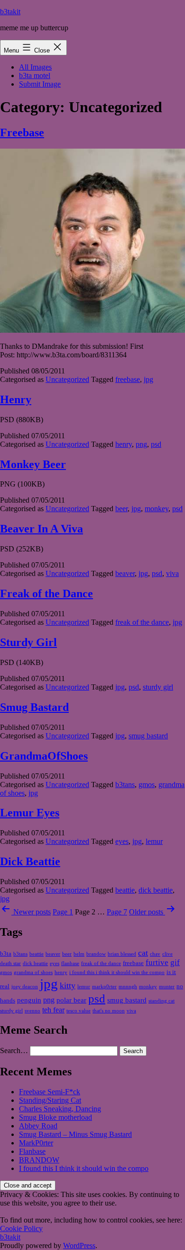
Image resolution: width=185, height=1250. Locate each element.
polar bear (71, 1000)
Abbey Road (38, 1126)
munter (167, 986)
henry (123, 444)
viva (172, 573)
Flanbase (32, 1151)
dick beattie (156, 890)
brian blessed (122, 954)
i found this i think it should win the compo (117, 972)
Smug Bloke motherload (55, 1117)
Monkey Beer (33, 464)
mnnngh (128, 986)
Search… (14, 1050)
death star (10, 963)
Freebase (22, 132)
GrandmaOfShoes (44, 756)
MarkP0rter (36, 1143)
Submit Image (40, 84)
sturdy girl (158, 687)
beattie (125, 890)
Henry (15, 399)
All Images (35, 67)
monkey (156, 509)
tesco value (78, 1010)
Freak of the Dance (46, 593)
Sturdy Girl (28, 642)
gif (175, 962)
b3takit (10, 12)
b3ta (5, 953)
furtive (157, 962)
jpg (148, 379)
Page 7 (117, 912)
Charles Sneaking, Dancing (60, 1109)
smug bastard (148, 736)
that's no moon (108, 1010)
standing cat (161, 1000)
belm (79, 954)
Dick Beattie (30, 861)
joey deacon (24, 986)
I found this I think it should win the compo (83, 1168)
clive (167, 954)
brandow (96, 954)
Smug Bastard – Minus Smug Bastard (75, 1134)
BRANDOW (39, 1160)
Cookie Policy (21, 1228)
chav (155, 954)
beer (121, 509)
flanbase (70, 963)
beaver (125, 573)
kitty (67, 985)
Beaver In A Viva (41, 529)
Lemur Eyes (29, 813)
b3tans (125, 784)
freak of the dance (142, 622)
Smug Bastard (34, 707)
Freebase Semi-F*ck (49, 1092)
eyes (122, 841)
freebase (127, 379)
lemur (154, 841)
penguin (29, 1000)
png (141, 444)
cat (143, 952)
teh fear (53, 1010)
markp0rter (104, 986)
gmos (147, 784)
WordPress (79, 1245)
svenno (32, 1010)
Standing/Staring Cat (50, 1100)
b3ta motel (34, 75)
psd (156, 444)
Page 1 (63, 912)
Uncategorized (67, 379)
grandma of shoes (33, 972)
